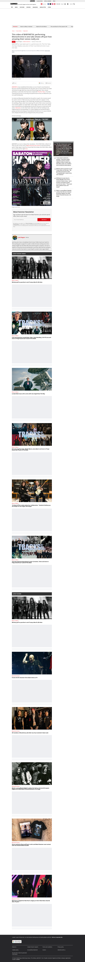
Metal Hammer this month (33, 145)
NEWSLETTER (43, 7)
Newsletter (49, 83)
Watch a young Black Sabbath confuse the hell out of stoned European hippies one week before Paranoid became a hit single (63, 193)
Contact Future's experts (32, 947)
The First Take (41, 92)
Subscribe (58, 4)
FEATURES (22, 7)
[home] (12, 7)
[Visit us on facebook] (48, 4)
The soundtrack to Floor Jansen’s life (59, 26)
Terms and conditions (47, 947)
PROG (54, 1)
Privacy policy (61, 947)
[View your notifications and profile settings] (67, 4)
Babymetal (25, 31)
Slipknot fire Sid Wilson (41, 26)
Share (15, 83)
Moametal (18, 108)
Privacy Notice (16, 224)
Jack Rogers (19, 41)
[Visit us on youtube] (54, 4)
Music (13, 31)
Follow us (42, 83)
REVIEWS (28, 7)
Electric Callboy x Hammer (26, 26)
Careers (44, 950)
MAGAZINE (35, 7)
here (26, 149)
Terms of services (29, 223)
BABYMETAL (15, 87)
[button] (72, 4)
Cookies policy (15, 950)
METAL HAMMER (47, 1)
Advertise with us (61, 950)
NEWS (16, 7)
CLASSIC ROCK (39, 1)
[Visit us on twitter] (50, 4)
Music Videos (19, 31)
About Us (14, 947)
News (13, 41)
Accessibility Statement (32, 950)
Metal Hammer (26, 41)
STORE (49, 7)
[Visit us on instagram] (52, 4)
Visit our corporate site (57, 937)
